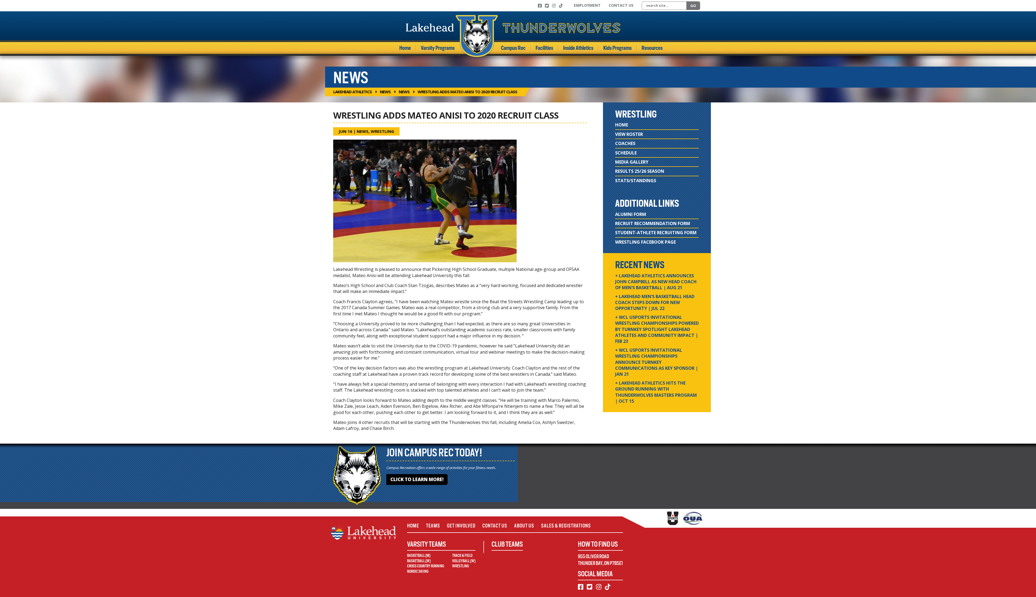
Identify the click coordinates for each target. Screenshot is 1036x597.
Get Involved (461, 526)
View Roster (629, 134)
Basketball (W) (419, 561)
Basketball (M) (418, 555)
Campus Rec (513, 48)
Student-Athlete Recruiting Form (656, 233)
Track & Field (462, 555)
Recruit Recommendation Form (652, 223)
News (385, 91)
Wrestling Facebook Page (645, 242)
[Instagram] (554, 6)
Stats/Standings (635, 181)
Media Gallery (631, 162)
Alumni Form (630, 214)
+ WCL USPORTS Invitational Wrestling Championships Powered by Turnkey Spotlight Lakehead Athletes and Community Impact (657, 329)
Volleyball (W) (463, 561)
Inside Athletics (578, 48)
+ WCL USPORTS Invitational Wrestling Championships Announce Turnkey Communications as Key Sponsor (656, 362)
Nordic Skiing (417, 571)
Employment (587, 5)
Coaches (625, 143)
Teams (433, 526)
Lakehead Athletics (352, 91)
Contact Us (621, 5)
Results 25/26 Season (639, 171)
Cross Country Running (425, 566)
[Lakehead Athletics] (513, 36)
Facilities (544, 48)
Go (693, 5)
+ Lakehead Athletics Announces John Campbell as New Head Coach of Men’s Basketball (656, 282)
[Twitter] (547, 6)
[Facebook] (540, 6)
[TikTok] (561, 6)
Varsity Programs (438, 48)
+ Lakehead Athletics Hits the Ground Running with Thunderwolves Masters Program (656, 392)
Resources (652, 48)
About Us (524, 526)
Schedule (626, 153)
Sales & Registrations (566, 526)
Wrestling (382, 131)
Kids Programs (617, 48)
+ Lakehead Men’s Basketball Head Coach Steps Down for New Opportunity (654, 303)
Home (405, 48)
